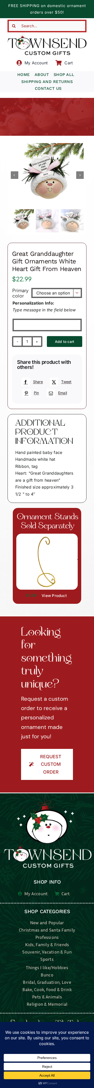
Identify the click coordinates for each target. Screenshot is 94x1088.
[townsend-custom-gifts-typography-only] (47, 34)
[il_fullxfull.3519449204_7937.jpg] (47, 535)
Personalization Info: (33, 303)
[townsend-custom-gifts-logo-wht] (47, 796)
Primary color (20, 293)
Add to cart (64, 341)
